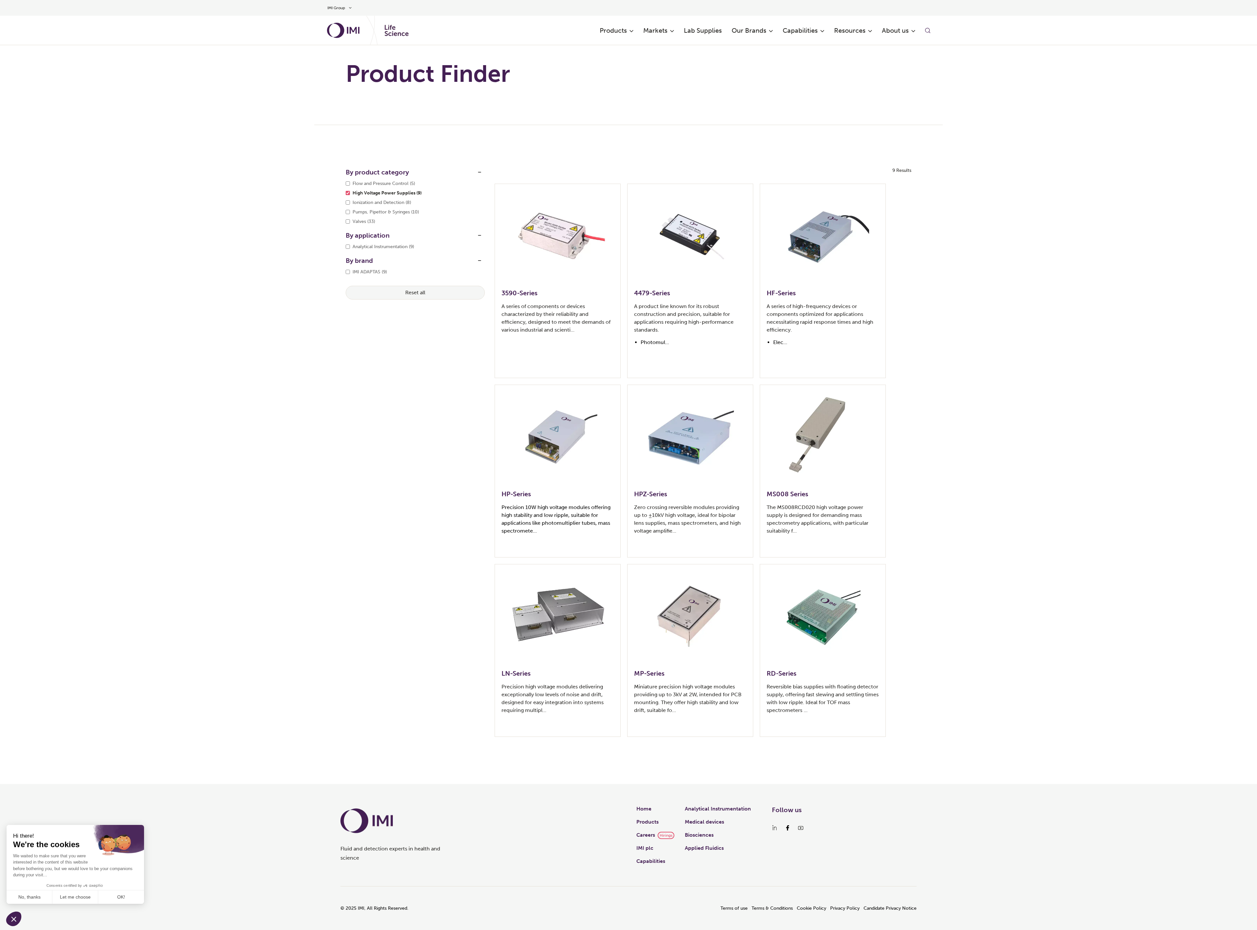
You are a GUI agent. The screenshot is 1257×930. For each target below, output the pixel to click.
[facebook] (787, 827)
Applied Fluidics (704, 848)
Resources (849, 30)
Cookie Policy (811, 908)
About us (895, 30)
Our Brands (749, 30)
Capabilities (800, 30)
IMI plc (644, 848)
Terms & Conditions (772, 908)
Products (613, 30)
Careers (645, 835)
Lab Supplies (703, 30)
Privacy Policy (845, 908)
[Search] (927, 30)
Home (643, 809)
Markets (655, 30)
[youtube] (800, 827)
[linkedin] (774, 827)
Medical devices (704, 822)
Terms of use (734, 908)
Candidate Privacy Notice (890, 908)
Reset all (415, 292)
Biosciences (699, 835)
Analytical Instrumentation (718, 809)
